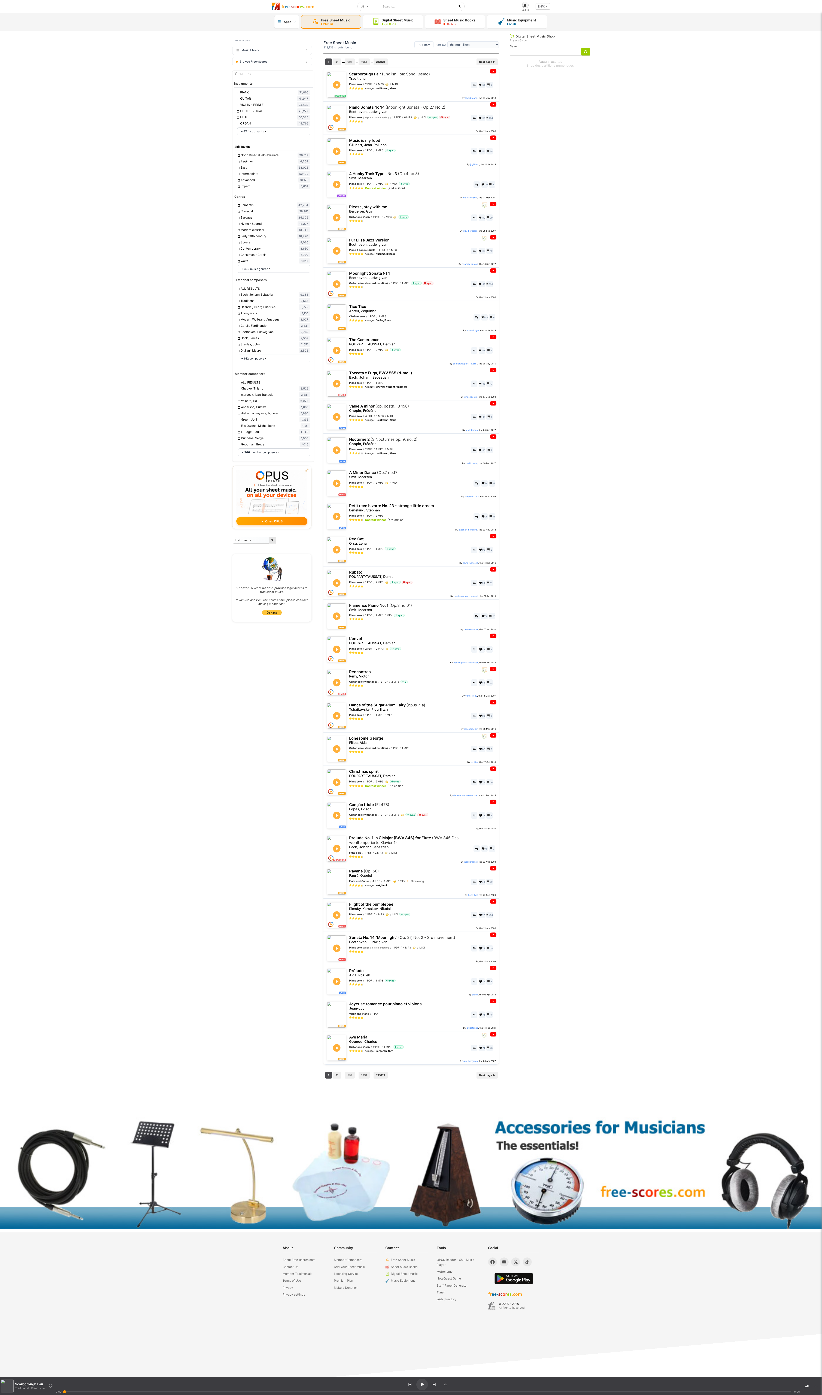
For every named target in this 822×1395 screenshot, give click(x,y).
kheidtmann (471, 98)
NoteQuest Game (449, 1278)
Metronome (445, 1271)
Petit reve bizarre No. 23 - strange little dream (391, 507)
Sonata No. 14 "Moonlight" (402, 939)
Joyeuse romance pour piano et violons (385, 1006)
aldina (475, 994)
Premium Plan (343, 1280)
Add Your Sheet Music (349, 1267)
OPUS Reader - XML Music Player (455, 1262)
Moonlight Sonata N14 (369, 275)
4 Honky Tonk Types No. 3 (384, 175)
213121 (380, 61)
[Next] (434, 1384)
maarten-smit (470, 197)
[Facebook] (492, 1261)
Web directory (446, 1299)
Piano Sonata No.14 (397, 109)
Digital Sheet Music (404, 1273)
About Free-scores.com (299, 1260)
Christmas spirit (372, 773)
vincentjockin (471, 397)
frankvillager (472, 330)
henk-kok (473, 895)
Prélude (359, 972)
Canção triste (369, 806)
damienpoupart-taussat (465, 363)
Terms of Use (292, 1280)
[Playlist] (816, 1386)
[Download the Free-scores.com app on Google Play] (513, 1278)
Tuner (441, 1292)
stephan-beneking (468, 529)
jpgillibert (474, 164)
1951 (364, 61)
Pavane (364, 873)
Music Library (250, 50)
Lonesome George (366, 740)
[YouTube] (504, 1261)
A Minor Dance (374, 474)
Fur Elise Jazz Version (369, 242)
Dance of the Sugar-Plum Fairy (387, 707)
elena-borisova (470, 563)
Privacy (288, 1287)
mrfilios (474, 762)
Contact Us (290, 1267)
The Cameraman (372, 341)
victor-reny (471, 695)
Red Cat (358, 541)
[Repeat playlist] (446, 1385)
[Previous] (410, 1384)
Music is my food (368, 142)
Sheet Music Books (404, 1267)
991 (349, 61)
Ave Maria (363, 1039)
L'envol (372, 640)
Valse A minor (379, 408)
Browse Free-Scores (253, 61)
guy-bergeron (470, 230)
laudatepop (472, 1027)
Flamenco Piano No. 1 (380, 607)
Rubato (372, 574)
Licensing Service (346, 1273)
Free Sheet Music (403, 1260)
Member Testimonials (297, 1273)
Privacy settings (294, 1294)
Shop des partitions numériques (550, 65)
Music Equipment (403, 1280)
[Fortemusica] (492, 1306)
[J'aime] (50, 1386)
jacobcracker (471, 729)
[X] (515, 1261)
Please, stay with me (368, 209)
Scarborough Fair (389, 76)
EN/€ (541, 6)
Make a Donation (345, 1287)
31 (336, 61)
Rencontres (360, 674)
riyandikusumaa (470, 264)
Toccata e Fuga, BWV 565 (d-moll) (380, 375)
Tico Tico (362, 308)
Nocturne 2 (383, 441)
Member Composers (348, 1260)
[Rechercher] (459, 6)
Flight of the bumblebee (371, 906)
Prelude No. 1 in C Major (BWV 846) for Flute (404, 842)
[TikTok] (527, 1261)
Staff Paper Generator (452, 1285)
